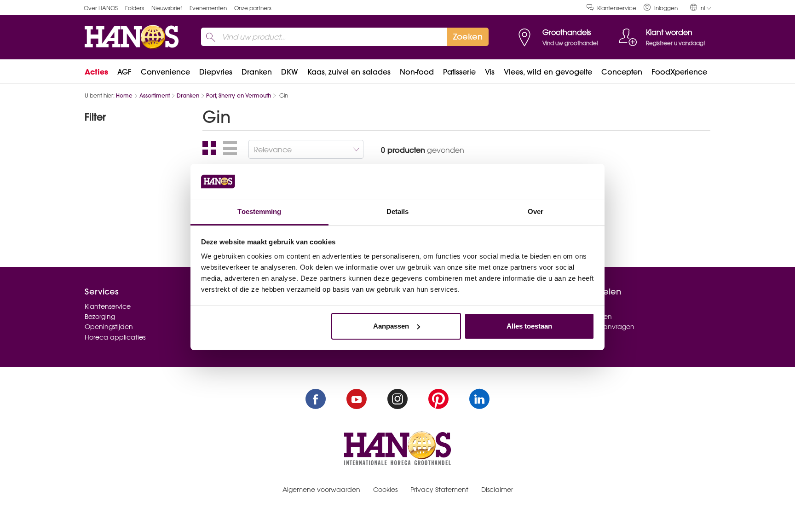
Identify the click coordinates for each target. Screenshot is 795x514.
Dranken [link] (257, 72)
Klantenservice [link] (616, 8)
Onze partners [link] (252, 8)
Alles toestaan (529, 326)
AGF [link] (124, 72)
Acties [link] (96, 72)
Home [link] (124, 95)
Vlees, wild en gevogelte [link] (548, 72)
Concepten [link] (621, 72)
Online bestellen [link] (586, 316)
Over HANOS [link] (101, 8)
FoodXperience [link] (679, 72)
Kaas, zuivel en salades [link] (349, 72)
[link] (660, 7)
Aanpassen (391, 326)
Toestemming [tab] (259, 211)
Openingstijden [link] (109, 326)
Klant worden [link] (582, 306)
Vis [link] (490, 72)
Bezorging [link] (100, 316)
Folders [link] (134, 8)
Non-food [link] (417, 72)
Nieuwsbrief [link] (166, 8)
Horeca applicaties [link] (115, 337)
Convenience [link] (165, 72)
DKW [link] (289, 72)
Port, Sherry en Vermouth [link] (238, 95)
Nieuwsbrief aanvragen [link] (597, 326)
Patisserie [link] (459, 72)
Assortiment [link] (154, 95)
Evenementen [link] (208, 8)
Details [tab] (397, 211)
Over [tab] (535, 211)
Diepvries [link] (215, 72)
